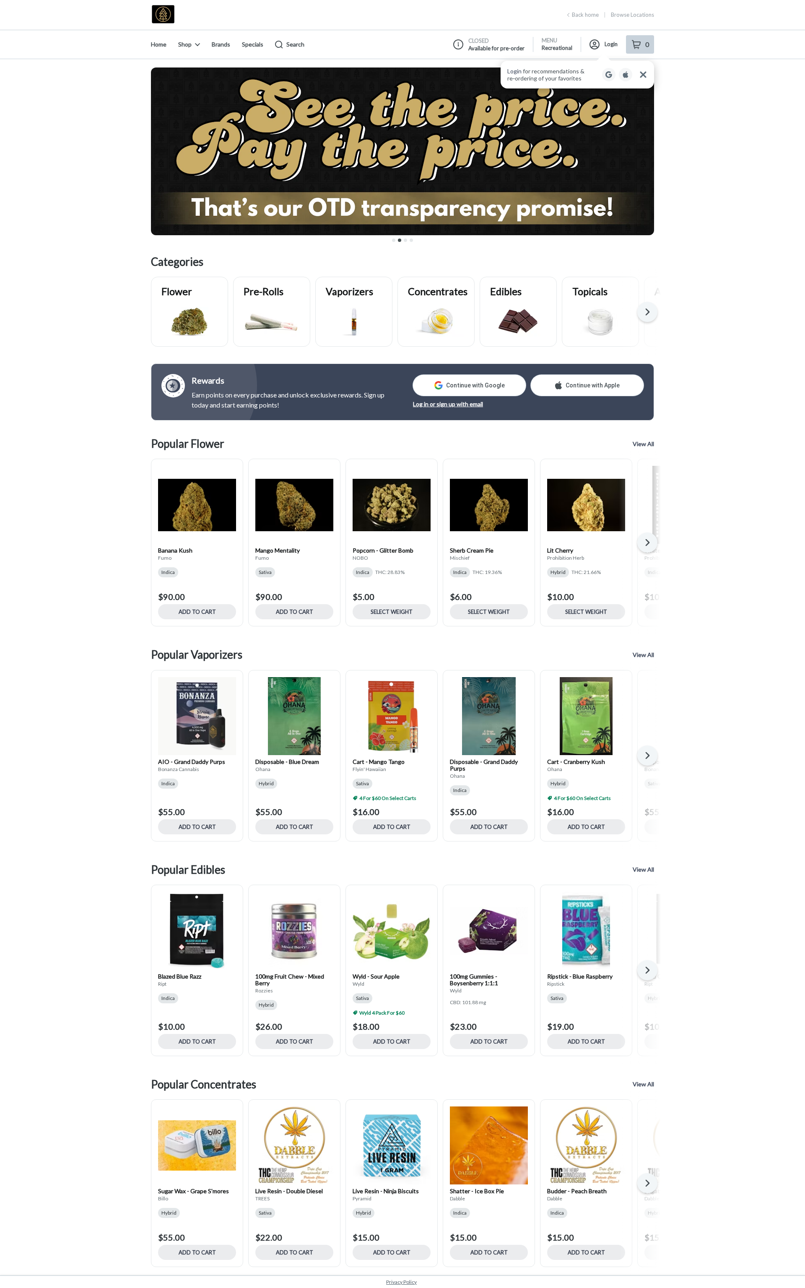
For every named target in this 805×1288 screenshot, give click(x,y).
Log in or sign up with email (448, 404)
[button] (577, 74)
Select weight (392, 611)
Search (295, 44)
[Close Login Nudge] (643, 74)
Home (158, 44)
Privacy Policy (401, 1282)
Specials (252, 44)
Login (611, 44)
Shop (185, 44)
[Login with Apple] (625, 74)
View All (643, 443)
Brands (221, 44)
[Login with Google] (608, 74)
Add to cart (197, 611)
